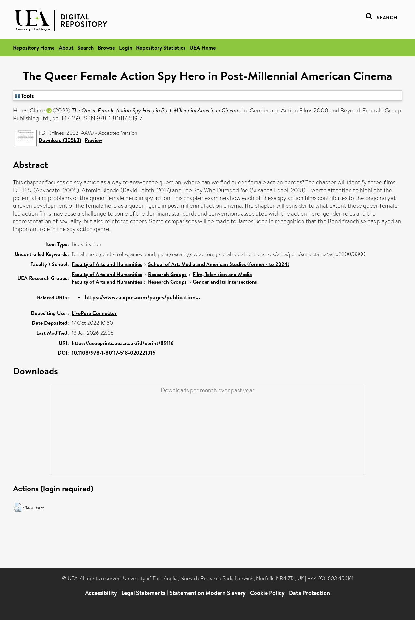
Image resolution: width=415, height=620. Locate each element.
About (66, 47)
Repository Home (34, 47)
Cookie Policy (267, 593)
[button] (17, 507)
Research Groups (167, 274)
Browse (106, 47)
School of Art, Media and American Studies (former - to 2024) (218, 264)
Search (85, 47)
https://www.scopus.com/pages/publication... (142, 297)
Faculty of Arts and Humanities (107, 264)
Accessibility (101, 593)
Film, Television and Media (222, 274)
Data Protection (309, 593)
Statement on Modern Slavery (208, 593)
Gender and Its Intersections (225, 281)
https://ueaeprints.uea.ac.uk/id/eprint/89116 (122, 342)
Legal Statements (143, 593)
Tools (27, 95)
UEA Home (202, 47)
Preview (93, 140)
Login (125, 47)
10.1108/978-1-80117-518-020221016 (113, 352)
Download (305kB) (60, 140)
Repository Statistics (160, 47)
